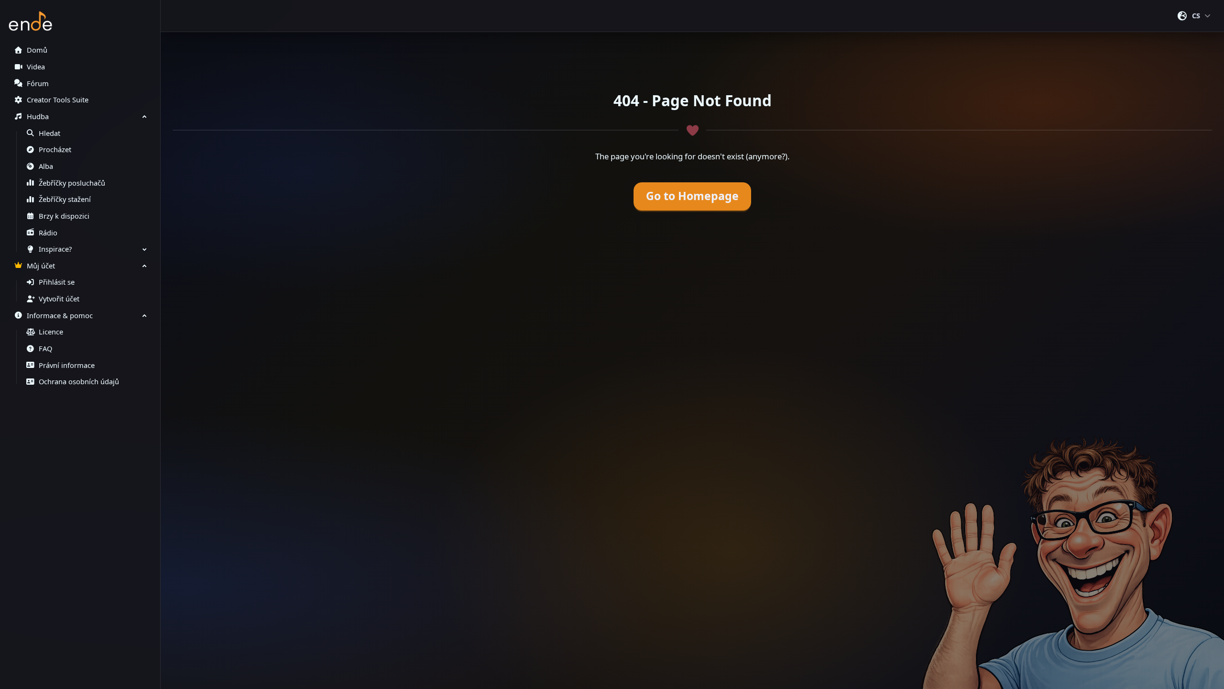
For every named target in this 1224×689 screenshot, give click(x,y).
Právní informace (67, 365)
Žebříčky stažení (65, 199)
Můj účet (41, 265)
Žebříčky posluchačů (72, 183)
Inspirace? (55, 249)
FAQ (45, 348)
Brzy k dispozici (64, 216)
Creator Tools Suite (57, 99)
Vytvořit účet (59, 298)
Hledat (49, 133)
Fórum (38, 83)
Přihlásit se (57, 282)
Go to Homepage (692, 195)
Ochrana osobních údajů (79, 381)
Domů (37, 50)
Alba (46, 166)
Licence (51, 331)
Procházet (55, 149)
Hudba (38, 116)
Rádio (48, 232)
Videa (36, 66)
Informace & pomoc (60, 315)
